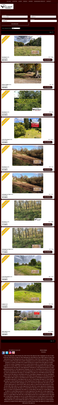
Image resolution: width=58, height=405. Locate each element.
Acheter (14, 1)
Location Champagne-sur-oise (28, 360)
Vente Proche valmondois (40, 359)
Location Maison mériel (41, 398)
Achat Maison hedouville (10, 379)
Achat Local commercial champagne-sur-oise (26, 371)
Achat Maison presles (48, 376)
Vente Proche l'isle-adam (29, 355)
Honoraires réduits (39, 1)
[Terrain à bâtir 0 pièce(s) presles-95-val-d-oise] (28, 265)
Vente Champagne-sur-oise (43, 355)
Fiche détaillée (47, 59)
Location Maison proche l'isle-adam (46, 394)
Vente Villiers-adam (42, 357)
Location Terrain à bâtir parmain (17, 401)
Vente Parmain (18, 355)
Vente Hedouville (29, 359)
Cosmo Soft (17, 350)
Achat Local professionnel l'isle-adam (14, 372)
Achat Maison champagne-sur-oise (37, 374)
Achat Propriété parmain (16, 381)
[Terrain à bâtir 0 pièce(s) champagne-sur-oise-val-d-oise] (28, 183)
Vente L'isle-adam (8, 355)
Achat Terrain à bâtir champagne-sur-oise (18, 382)
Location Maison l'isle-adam (35, 389)
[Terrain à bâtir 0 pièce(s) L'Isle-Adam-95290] (28, 101)
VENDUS (25, 1)
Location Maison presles (30, 396)
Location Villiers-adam (15, 365)
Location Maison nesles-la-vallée (45, 396)
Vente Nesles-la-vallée (13, 357)
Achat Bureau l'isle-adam (41, 369)
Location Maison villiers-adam (12, 398)
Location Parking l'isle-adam (20, 399)
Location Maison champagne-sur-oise (14, 396)
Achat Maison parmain (44, 372)
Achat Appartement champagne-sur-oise (24, 369)
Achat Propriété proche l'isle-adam (32, 381)
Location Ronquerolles (28, 365)
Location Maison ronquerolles (27, 398)
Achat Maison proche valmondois (26, 377)
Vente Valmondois (25, 357)
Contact (48, 1)
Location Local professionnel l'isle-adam (17, 389)
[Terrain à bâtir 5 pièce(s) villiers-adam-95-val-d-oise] (28, 320)
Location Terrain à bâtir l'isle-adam (35, 401)
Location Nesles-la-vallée (42, 360)
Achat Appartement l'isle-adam (42, 365)
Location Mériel (43, 364)
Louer (20, 1)
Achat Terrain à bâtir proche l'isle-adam (39, 382)
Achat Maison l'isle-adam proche (33, 376)
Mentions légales (43, 350)
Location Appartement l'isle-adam (26, 386)
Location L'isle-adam (14, 360)
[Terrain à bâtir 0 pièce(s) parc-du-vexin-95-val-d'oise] (28, 128)
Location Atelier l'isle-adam (16, 392)
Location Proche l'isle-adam (40, 362)
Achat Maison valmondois (18, 376)
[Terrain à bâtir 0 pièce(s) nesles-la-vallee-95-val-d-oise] (28, 73)
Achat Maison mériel (23, 374)
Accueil (9, 1)
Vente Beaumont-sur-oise (17, 359)
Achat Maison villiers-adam (11, 377)
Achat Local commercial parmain (46, 371)
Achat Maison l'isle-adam (30, 372)
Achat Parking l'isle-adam (38, 379)
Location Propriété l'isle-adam (36, 399)
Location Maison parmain (17, 391)
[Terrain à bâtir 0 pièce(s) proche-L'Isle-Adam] (28, 46)
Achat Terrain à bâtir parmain (42, 384)
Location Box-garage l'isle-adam (15, 387)
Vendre (31, 1)
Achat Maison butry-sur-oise (24, 379)
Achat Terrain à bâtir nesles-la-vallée (24, 384)
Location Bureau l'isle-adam (30, 387)
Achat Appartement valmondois (28, 367)
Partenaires (43, 351)
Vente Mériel (33, 357)
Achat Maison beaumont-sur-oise (43, 377)
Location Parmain (27, 362)
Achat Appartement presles (43, 367)
